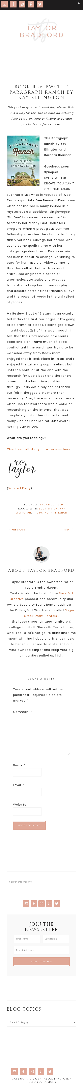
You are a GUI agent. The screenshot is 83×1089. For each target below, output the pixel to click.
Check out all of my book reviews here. (39, 449)
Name (19, 765)
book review (48, 508)
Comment (23, 712)
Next (67, 529)
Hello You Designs (41, 1082)
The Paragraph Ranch (50, 512)
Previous (18, 529)
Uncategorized (51, 504)
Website (19, 805)
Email (19, 785)
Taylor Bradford (41, 30)
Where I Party (19, 488)
